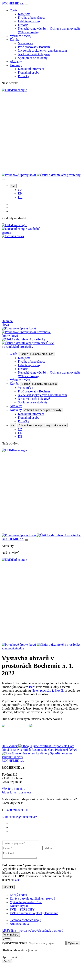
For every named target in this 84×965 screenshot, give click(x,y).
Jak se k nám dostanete (16, 792)
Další (28, 747)
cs (12, 425)
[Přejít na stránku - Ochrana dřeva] (42, 641)
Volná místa (25, 43)
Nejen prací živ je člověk (48, 690)
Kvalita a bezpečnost (31, 17)
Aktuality (16, 61)
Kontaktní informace (31, 69)
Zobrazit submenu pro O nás (36, 353)
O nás (13, 10)
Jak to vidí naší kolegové (34, 54)
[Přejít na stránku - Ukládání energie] (14, 559)
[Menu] (26, 4)
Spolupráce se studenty (33, 58)
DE (20, 197)
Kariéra (14, 39)
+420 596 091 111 (17, 810)
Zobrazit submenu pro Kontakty (42, 410)
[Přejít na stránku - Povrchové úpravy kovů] (19, 644)
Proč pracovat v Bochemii (34, 47)
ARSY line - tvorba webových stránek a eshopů (32, 930)
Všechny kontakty (13, 788)
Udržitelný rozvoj (29, 21)
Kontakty (16, 65)
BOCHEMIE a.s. (13, 3)
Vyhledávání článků (15, 943)
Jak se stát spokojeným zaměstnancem (42, 50)
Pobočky (23, 76)
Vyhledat (73, 943)
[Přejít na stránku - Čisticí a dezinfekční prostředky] (59, 644)
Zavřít (6, 938)
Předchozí (39, 753)
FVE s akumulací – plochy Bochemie (34, 913)
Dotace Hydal (19, 905)
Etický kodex (18, 895)
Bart (31, 687)
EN (20, 193)
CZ (13, 185)
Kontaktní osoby (28, 72)
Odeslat (8, 887)
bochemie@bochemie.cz (21, 816)
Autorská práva (20, 923)
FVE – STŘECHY (22, 909)
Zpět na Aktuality (13, 648)
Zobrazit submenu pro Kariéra (39, 383)
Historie (23, 25)
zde (17, 879)
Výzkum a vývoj (20, 36)
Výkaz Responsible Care (26, 902)
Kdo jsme (24, 14)
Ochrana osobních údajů (25, 920)
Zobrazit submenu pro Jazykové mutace (42, 425)
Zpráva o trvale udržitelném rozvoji (32, 898)
